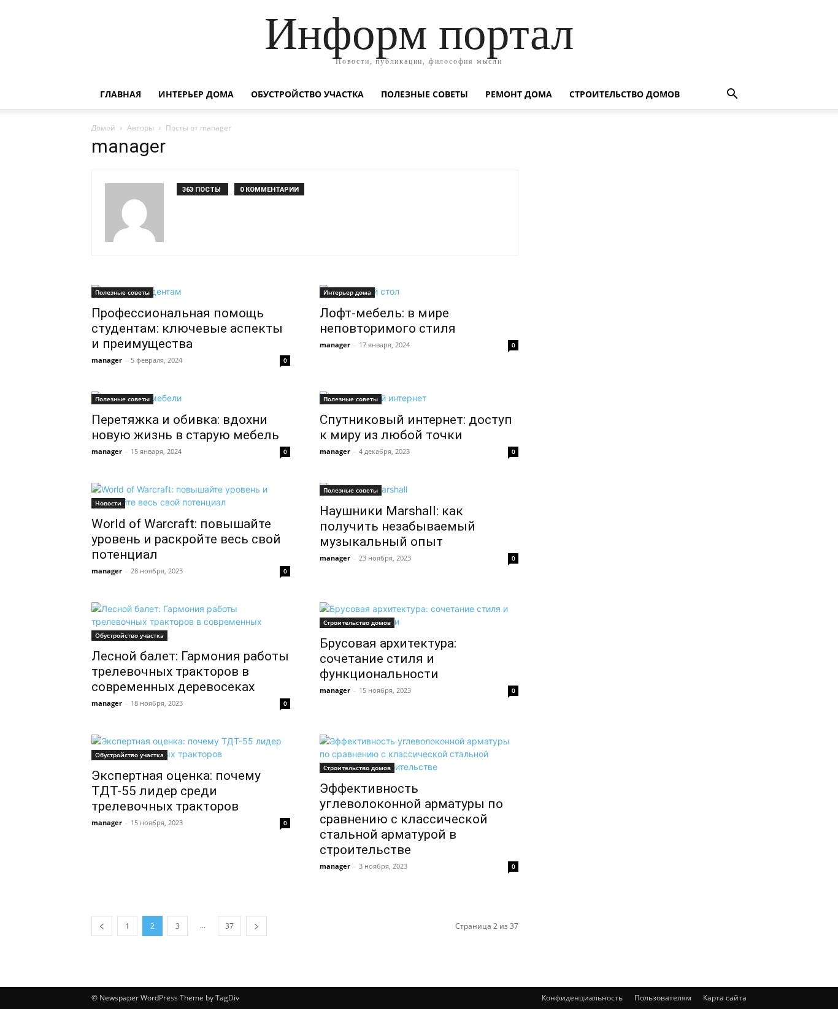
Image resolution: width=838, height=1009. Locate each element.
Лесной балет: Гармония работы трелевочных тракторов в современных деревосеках (190, 671)
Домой (103, 128)
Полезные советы (424, 94)
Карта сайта (725, 997)
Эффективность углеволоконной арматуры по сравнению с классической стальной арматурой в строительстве (411, 819)
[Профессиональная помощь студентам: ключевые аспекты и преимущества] (190, 291)
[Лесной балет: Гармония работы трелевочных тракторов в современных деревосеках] (190, 621)
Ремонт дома (518, 94)
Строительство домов (624, 94)
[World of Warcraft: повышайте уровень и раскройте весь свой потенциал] (190, 495)
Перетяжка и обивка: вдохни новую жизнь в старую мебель (185, 427)
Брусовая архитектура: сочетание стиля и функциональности (388, 658)
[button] (732, 95)
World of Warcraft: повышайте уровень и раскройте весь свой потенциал (186, 539)
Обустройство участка (307, 94)
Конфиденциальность (582, 997)
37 (229, 926)
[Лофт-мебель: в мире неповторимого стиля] (419, 291)
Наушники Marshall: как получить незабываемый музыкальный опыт (397, 526)
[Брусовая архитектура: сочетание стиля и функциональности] (419, 615)
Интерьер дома (196, 94)
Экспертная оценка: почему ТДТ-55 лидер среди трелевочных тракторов (176, 791)
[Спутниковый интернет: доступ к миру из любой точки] (419, 397)
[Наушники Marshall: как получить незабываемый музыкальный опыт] (419, 489)
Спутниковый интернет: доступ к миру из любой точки (416, 427)
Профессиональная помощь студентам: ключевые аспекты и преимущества (187, 328)
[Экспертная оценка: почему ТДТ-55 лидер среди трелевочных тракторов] (190, 747)
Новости (108, 503)
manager (106, 360)
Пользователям (662, 997)
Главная (120, 94)
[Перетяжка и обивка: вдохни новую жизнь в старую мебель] (190, 397)
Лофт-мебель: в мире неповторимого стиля (388, 321)
